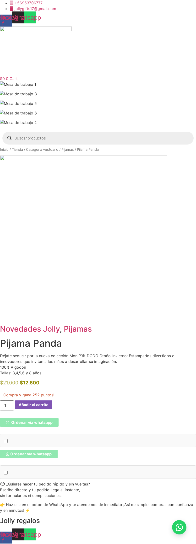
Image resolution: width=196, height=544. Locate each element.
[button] (29, 422)
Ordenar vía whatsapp (31, 422)
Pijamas (67, 149)
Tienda (17, 149)
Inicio (4, 149)
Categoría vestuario (42, 149)
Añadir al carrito (34, 404)
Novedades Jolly (30, 329)
